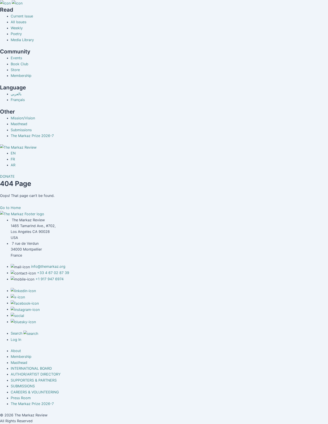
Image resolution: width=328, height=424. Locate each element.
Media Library (22, 40)
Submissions (21, 130)
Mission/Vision (23, 118)
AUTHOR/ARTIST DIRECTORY (36, 374)
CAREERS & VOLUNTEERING (35, 392)
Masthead (19, 124)
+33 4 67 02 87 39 (53, 272)
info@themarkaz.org (48, 266)
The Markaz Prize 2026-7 (32, 135)
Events (16, 58)
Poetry (16, 34)
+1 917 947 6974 (49, 279)
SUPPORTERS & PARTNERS (34, 380)
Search (17, 333)
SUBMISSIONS (23, 386)
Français (18, 99)
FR (13, 159)
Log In (16, 339)
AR (13, 165)
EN (13, 153)
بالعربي (16, 94)
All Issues (18, 22)
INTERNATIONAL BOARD (31, 368)
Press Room (21, 398)
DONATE (7, 176)
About (16, 350)
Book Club (19, 64)
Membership (21, 75)
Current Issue (22, 16)
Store (15, 70)
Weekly (17, 28)
